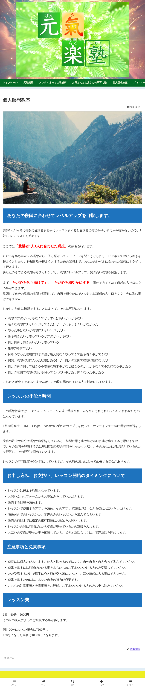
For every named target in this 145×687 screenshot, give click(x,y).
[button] (134, 528)
